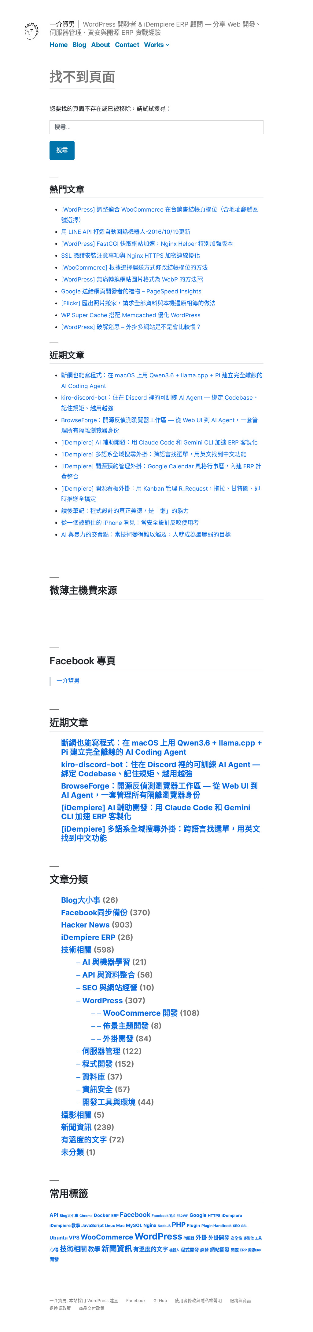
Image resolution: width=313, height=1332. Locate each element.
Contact (127, 45)
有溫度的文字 (84, 1139)
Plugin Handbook (216, 1225)
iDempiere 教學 (65, 1225)
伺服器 (188, 1238)
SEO (236, 1226)
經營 (204, 1249)
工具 (258, 1238)
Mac (120, 1225)
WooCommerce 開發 (140, 1013)
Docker (102, 1215)
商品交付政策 (92, 1308)
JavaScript (92, 1225)
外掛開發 (118, 1038)
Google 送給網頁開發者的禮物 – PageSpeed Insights (131, 291)
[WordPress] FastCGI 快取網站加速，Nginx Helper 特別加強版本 (147, 243)
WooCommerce (107, 1237)
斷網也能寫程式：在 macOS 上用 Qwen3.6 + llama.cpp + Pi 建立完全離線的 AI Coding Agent (161, 747)
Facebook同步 (163, 1216)
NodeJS (164, 1226)
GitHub (160, 1300)
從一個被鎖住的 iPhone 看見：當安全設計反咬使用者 (130, 522)
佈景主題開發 (126, 1025)
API (54, 1215)
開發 (54, 1259)
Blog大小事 (81, 900)
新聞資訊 (76, 1127)
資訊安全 (97, 1089)
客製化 (249, 1238)
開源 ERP (239, 1250)
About (100, 45)
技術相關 (76, 949)
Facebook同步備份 (94, 912)
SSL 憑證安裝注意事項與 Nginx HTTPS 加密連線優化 (130, 255)
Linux (110, 1225)
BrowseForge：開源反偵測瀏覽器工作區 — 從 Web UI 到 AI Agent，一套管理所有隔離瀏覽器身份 (159, 790)
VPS (74, 1238)
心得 (54, 1250)
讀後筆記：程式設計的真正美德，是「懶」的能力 (125, 510)
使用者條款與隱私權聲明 (198, 1300)
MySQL (134, 1225)
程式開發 (97, 1064)
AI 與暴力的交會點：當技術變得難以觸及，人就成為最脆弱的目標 (146, 534)
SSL (244, 1226)
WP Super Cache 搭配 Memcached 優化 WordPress (131, 315)
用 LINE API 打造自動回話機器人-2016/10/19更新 (125, 231)
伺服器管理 (101, 1051)
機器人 (174, 1250)
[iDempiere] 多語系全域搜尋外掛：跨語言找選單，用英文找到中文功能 (153, 454)
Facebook (135, 1214)
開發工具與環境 (109, 1102)
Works (154, 45)
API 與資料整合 (108, 974)
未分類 (72, 1152)
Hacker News (85, 924)
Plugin (193, 1225)
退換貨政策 (60, 1308)
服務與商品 (240, 1300)
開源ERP (254, 1250)
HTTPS (214, 1215)
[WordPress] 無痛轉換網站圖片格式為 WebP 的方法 (132, 279)
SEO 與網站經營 (110, 987)
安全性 (236, 1238)
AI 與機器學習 (106, 962)
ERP (115, 1215)
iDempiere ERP (88, 937)
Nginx (149, 1225)
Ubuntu (59, 1238)
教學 (94, 1249)
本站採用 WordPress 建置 (94, 1300)
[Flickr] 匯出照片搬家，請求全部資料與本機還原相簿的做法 (138, 303)
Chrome (86, 1216)
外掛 (201, 1237)
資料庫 (93, 1076)
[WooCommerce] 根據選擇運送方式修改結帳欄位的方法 (134, 267)
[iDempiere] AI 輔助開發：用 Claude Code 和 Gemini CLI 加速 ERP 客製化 (159, 442)
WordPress (102, 1000)
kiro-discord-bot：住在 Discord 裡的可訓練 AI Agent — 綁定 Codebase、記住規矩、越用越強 (160, 769)
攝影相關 (76, 1115)
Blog (79, 45)
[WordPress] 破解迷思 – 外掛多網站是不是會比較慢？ (131, 327)
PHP (179, 1225)
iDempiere (232, 1215)
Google (198, 1215)
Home (59, 45)
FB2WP (182, 1216)
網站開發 (220, 1250)
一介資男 (62, 24)
